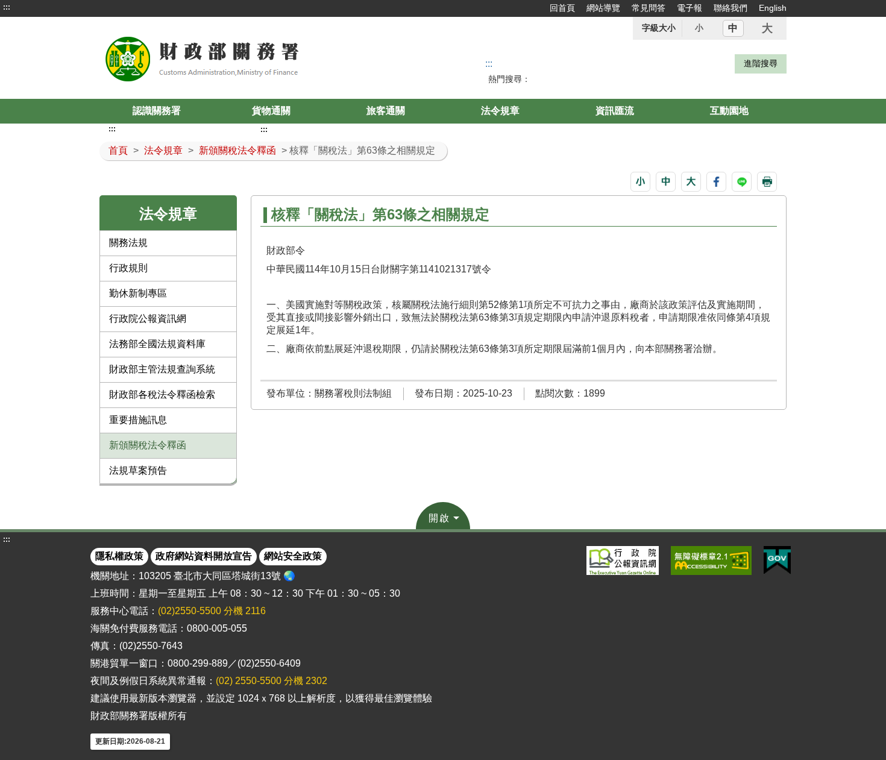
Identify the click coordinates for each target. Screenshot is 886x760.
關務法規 (128, 242)
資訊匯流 (614, 110)
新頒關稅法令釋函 (237, 150)
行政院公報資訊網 (147, 318)
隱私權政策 (119, 556)
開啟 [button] (439, 518)
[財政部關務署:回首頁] (236, 58)
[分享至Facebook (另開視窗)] (716, 182)
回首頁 (562, 8)
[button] (640, 182)
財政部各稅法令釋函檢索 (162, 394)
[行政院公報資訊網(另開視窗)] (622, 560)
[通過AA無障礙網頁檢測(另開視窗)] (711, 560)
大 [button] (767, 28)
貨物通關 (271, 110)
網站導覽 (603, 8)
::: (6, 7)
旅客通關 (385, 110)
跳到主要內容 (32, 7)
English (773, 8)
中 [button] (733, 28)
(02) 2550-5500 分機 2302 (271, 681)
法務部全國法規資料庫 (157, 344)
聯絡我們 (730, 8)
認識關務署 (157, 110)
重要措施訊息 (138, 420)
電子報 (689, 8)
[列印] (767, 182)
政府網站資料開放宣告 (204, 556)
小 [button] (699, 28)
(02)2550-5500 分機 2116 (212, 611)
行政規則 (128, 268)
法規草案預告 (138, 470)
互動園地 (729, 110)
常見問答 (648, 8)
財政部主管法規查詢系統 (162, 369)
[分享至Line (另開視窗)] (742, 182)
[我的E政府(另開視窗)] (777, 560)
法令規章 (500, 110)
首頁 (118, 150)
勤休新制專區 (138, 293)
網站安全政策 (293, 556)
